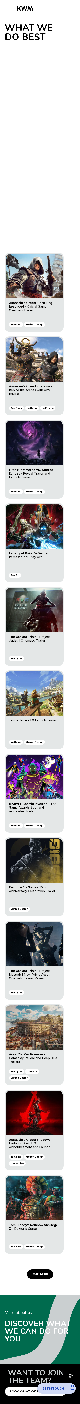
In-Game (15, 324)
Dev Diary (16, 408)
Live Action (17, 1163)
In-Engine (48, 408)
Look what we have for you (35, 1391)
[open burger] (6, 8)
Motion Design (34, 324)
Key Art (14, 574)
